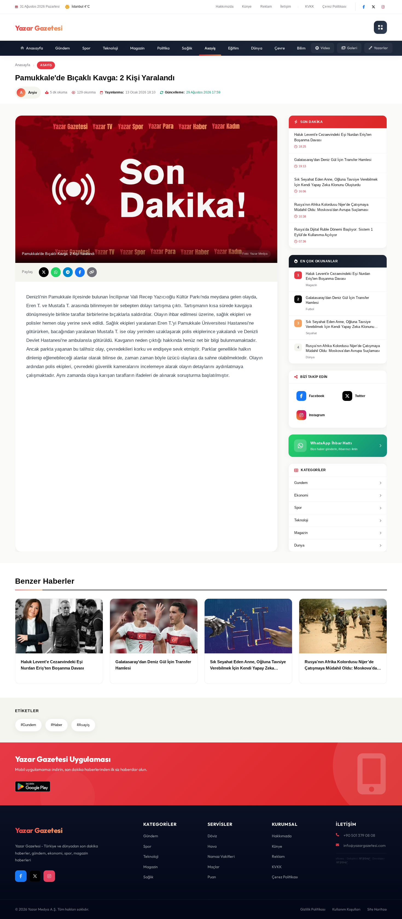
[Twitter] (373, 7)
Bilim (301, 48)
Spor (86, 48)
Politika (163, 48)
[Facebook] (364, 7)
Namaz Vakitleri (221, 856)
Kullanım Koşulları (346, 909)
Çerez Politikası (334, 6)
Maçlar (214, 866)
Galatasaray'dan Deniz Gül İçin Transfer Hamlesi (332, 160)
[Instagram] (383, 7)
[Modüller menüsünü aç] (380, 27)
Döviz (212, 835)
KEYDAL (364, 858)
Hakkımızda (225, 6)
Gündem (62, 48)
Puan (212, 876)
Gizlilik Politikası (312, 909)
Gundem (301, 483)
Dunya (299, 545)
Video (325, 48)
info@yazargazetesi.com (364, 845)
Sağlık (187, 48)
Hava (212, 846)
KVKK (309, 6)
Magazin (137, 48)
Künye (247, 6)
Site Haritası (377, 909)
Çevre (280, 48)
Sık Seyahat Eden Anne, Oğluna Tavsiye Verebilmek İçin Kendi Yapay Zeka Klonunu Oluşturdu (336, 182)
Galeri (352, 48)
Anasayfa (34, 48)
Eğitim (233, 48)
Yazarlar (381, 48)
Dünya (256, 48)
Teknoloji (110, 48)
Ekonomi (301, 495)
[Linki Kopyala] (92, 272)
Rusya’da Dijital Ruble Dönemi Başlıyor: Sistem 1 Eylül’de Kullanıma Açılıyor (333, 232)
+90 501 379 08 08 (359, 835)
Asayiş (210, 48)
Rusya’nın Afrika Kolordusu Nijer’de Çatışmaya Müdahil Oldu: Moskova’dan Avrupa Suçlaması (331, 207)
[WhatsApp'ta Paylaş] (56, 272)
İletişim (285, 6)
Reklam (266, 6)
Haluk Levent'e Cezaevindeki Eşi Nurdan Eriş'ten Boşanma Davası (332, 137)
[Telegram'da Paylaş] (68, 272)
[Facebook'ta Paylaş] (80, 272)
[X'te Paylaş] (44, 272)
